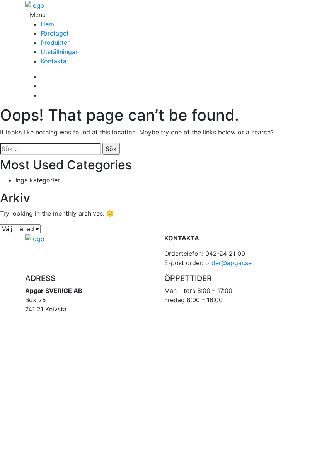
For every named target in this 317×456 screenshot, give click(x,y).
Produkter (55, 42)
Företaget (55, 33)
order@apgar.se (228, 263)
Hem (47, 24)
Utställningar (59, 52)
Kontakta (53, 61)
